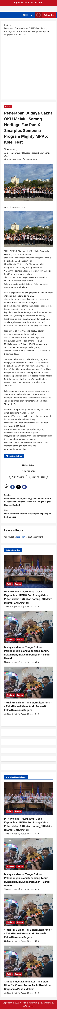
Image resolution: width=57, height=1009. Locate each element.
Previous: (27, 500)
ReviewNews (45, 1002)
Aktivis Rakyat (13, 149)
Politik (9, 584)
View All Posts (38, 476)
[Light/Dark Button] (25, 15)
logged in (20, 536)
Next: (27, 513)
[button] (4, 15)
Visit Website (18, 476)
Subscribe (49, 15)
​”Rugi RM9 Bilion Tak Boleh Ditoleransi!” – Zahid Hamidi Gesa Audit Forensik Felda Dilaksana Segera (28, 706)
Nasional (11, 639)
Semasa (8, 106)
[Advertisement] (28, 67)
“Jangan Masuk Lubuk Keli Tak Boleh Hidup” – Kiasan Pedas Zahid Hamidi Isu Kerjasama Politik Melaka (27, 985)
